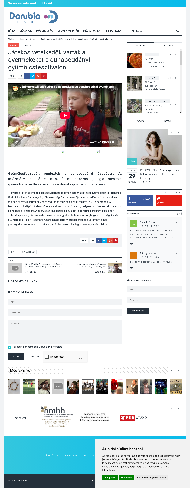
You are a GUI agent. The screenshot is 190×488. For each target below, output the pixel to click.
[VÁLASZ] (177, 222)
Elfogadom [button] (110, 477)
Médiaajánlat (92, 30)
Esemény (141, 121)
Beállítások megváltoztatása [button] (151, 477)
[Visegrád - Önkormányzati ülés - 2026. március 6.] (88, 386)
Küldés (16, 357)
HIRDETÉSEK (46, 3)
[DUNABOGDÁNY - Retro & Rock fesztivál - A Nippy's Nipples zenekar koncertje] (161, 386)
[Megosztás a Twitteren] (32, 76)
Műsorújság (44, 30)
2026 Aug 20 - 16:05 (149, 257)
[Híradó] (176, 386)
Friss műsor (168, 46)
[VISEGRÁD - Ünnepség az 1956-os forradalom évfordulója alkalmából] (132, 386)
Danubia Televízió (33, 17)
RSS (59, 455)
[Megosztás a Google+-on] (38, 76)
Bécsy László (148, 253)
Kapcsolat (89, 455)
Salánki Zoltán (148, 222)
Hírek (11, 30)
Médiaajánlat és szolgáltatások (22, 3)
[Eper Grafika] (133, 417)
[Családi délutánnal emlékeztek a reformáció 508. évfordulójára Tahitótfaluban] (73, 386)
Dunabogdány (28, 252)
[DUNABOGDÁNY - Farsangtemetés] (44, 386)
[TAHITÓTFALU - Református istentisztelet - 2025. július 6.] (14, 386)
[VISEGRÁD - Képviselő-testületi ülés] (146, 386)
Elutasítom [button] (126, 477)
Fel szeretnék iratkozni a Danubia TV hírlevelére (37, 346)
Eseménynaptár (68, 30)
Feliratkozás (138, 311)
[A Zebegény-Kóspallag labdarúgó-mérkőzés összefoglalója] (29, 386)
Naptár (168, 121)
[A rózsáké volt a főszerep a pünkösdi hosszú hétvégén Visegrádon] (117, 386)
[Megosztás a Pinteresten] (44, 76)
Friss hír (140, 46)
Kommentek (133, 213)
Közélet (13, 45)
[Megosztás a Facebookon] (27, 76)
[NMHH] (57, 417)
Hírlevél (49, 455)
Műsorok (26, 30)
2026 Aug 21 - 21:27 (149, 226)
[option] (154, 156)
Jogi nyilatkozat (72, 455)
